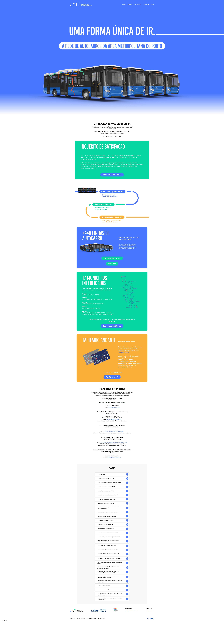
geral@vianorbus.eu (114, 407)
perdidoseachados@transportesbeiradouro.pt (114, 442)
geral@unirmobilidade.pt (131, 611)
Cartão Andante (123, 352)
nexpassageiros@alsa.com (113, 419)
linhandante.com (149, 611)
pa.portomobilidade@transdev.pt (114, 431)
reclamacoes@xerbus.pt (114, 457)
